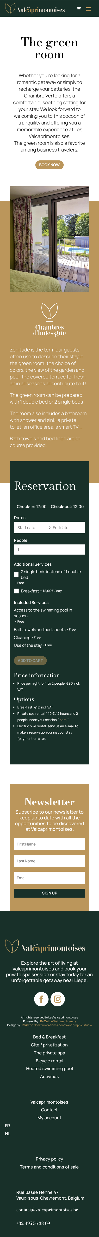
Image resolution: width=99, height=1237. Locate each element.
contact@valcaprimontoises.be (47, 1209)
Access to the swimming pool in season (43, 612)
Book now (49, 164)
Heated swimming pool (49, 1068)
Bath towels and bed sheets (40, 629)
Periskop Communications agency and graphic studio (57, 1025)
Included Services (31, 602)
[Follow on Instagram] (57, 999)
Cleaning (22, 637)
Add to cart (30, 660)
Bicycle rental (49, 1061)
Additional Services (33, 564)
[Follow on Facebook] (41, 999)
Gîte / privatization (49, 1045)
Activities (49, 1076)
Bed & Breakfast (49, 1037)
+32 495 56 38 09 (33, 1223)
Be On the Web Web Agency (58, 1021)
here (63, 719)
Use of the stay (28, 645)
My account (49, 1117)
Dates (19, 517)
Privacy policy (49, 1159)
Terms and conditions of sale (49, 1167)
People (20, 540)
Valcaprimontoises (49, 1102)
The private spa (49, 1053)
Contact (49, 1110)
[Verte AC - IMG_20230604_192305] (49, 291)
